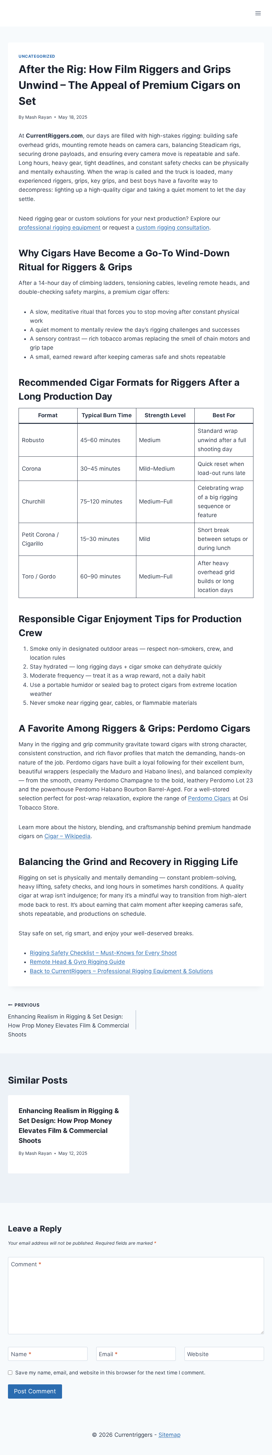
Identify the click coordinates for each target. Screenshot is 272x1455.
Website (198, 1354)
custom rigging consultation (172, 227)
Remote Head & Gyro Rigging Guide (77, 962)
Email (108, 1354)
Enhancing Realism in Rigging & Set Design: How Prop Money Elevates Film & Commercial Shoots (68, 1020)
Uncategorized (37, 56)
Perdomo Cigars (209, 798)
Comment (26, 1264)
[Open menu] (258, 13)
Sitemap (169, 1434)
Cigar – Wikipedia (67, 836)
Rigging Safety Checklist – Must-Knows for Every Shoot (103, 953)
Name (21, 1354)
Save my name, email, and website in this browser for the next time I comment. (110, 1372)
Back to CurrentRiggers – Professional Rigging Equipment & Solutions (121, 971)
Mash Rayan (38, 117)
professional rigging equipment (60, 227)
